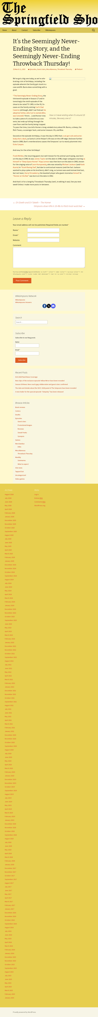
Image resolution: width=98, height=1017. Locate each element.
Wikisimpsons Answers (23, 302)
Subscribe (36, 30)
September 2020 (11, 746)
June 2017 (8, 890)
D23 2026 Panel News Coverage (26, 377)
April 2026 (8, 509)
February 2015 (10, 994)
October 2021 (10, 698)
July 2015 (8, 975)
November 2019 (10, 783)
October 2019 (10, 787)
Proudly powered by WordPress (24, 1012)
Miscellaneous (51, 69)
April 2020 (8, 765)
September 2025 (11, 531)
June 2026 (8, 502)
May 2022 (8, 672)
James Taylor (39, 158)
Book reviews (20, 407)
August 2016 (9, 927)
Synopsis (21, 436)
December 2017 (10, 868)
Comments (39, 502)
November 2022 (10, 650)
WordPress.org (39, 505)
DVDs (19, 447)
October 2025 (10, 528)
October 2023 (10, 616)
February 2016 (10, 950)
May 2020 (8, 761)
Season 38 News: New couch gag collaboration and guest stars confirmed (41, 384)
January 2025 (9, 561)
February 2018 (10, 861)
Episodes (33, 69)
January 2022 (9, 687)
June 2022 (8, 668)
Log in (36, 494)
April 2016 (8, 942)
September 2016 (11, 924)
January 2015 (9, 998)
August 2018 (9, 839)
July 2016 (8, 931)
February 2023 (10, 639)
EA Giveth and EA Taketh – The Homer (32, 202)
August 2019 (9, 794)
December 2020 (10, 735)
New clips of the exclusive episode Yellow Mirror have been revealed (39, 381)
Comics (18, 411)
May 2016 (8, 938)
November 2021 (10, 694)
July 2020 (8, 753)
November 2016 (10, 916)
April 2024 (8, 594)
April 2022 (8, 676)
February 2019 (10, 816)
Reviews (21, 429)
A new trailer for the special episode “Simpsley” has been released (39, 392)
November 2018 (10, 827)
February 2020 (10, 772)
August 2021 (9, 705)
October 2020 (10, 742)
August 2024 (9, 579)
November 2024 (10, 568)
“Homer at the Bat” (21, 176)
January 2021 (9, 731)
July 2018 (8, 842)
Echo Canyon (18, 144)
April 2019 (8, 809)
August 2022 (9, 661)
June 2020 (8, 757)
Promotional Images (25, 425)
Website (16, 240)
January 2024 (9, 605)
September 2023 (11, 620)
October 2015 (10, 964)
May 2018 (8, 850)
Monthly (18, 457)
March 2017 (9, 901)
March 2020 (9, 768)
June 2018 (8, 846)
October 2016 (10, 920)
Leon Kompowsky (39, 164)
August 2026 (9, 494)
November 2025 (10, 524)
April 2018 (8, 853)
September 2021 (11, 702)
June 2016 (8, 935)
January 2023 (9, 642)
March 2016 (9, 946)
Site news (18, 468)
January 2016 (9, 953)
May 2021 (8, 716)
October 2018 (10, 831)
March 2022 (9, 679)
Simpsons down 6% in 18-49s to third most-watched (59, 206)
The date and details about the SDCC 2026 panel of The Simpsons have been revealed (45, 388)
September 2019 (11, 790)
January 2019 (9, 820)
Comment (17, 245)
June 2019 (8, 802)
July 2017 (8, 887)
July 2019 (8, 798)
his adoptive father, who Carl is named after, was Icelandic (29, 113)
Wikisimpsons (50, 30)
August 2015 (9, 972)
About (14, 30)
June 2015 (8, 979)
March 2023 (9, 635)
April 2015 (8, 987)
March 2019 (9, 813)
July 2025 (8, 539)
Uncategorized (20, 475)
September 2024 (11, 576)
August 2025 (9, 535)
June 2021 (8, 713)
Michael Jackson (69, 164)
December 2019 (10, 779)
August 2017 (9, 883)
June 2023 (8, 624)
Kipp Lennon (44, 161)
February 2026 (10, 513)
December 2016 (10, 913)
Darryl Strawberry (31, 173)
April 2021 (8, 720)
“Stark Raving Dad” (28, 167)
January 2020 (9, 776)
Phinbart (79, 69)
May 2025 (8, 546)
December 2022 (10, 646)
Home (4, 30)
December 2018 (10, 824)
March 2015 (9, 990)
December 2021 (10, 691)
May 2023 (8, 628)
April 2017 (8, 898)
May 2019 (8, 805)
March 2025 (9, 554)
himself (76, 173)
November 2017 (10, 872)
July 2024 (8, 583)
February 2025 (10, 557)
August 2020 (9, 750)
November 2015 (10, 961)
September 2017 (11, 879)
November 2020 (10, 739)
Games (17, 440)
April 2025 (8, 550)
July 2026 (8, 498)
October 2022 (10, 653)
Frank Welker (18, 156)
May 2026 (8, 505)
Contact (25, 30)
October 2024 (10, 572)
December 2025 (10, 520)
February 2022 (10, 683)
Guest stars (41, 69)
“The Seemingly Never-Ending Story (27, 95)
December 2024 (10, 565)
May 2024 (8, 591)
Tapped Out (19, 471)
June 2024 (8, 587)
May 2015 (8, 983)
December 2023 (10, 609)
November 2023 (10, 613)
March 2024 (9, 598)
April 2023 (8, 631)
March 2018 (9, 857)
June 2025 (8, 542)
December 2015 (10, 957)
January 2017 (9, 909)
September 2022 (11, 657)
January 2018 (9, 864)
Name (16, 230)
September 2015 (11, 968)
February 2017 (10, 905)
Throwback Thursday (64, 69)
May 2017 (8, 894)
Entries (38, 498)
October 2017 (10, 876)
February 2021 (10, 728)
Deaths (17, 415)
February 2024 (10, 602)
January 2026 (9, 517)
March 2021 (9, 724)
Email (16, 235)
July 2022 (8, 665)
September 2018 (11, 835)
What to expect (23, 464)
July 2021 (8, 709)
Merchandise (19, 444)
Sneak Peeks (22, 432)
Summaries (22, 460)
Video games (20, 479)
